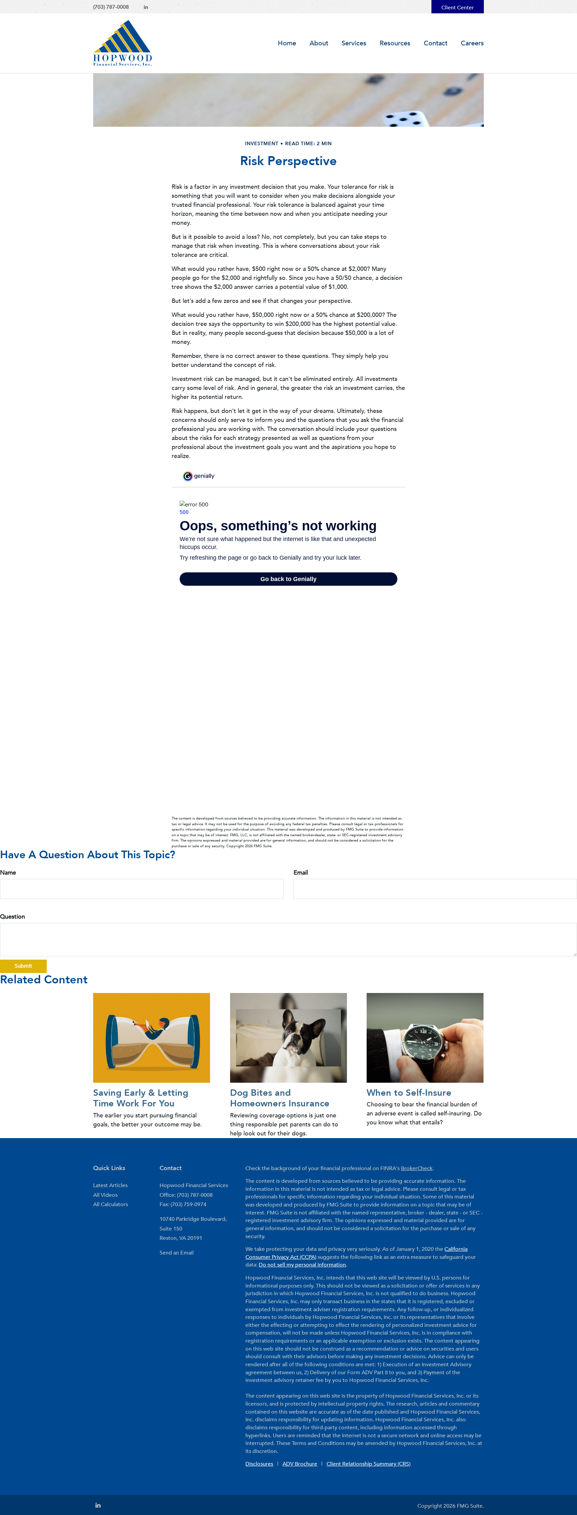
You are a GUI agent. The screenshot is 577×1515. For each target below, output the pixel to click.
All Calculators (110, 1204)
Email (301, 873)
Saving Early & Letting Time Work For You (140, 1098)
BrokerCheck (416, 1168)
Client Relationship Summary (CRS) (368, 1464)
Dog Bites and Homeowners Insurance (280, 1098)
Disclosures (259, 1464)
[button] (319, 43)
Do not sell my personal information (302, 1265)
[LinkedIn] (146, 7)
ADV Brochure (299, 1464)
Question (12, 917)
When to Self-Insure (409, 1093)
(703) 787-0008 (111, 7)
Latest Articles (110, 1185)
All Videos (105, 1195)
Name (8, 873)
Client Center (457, 7)
